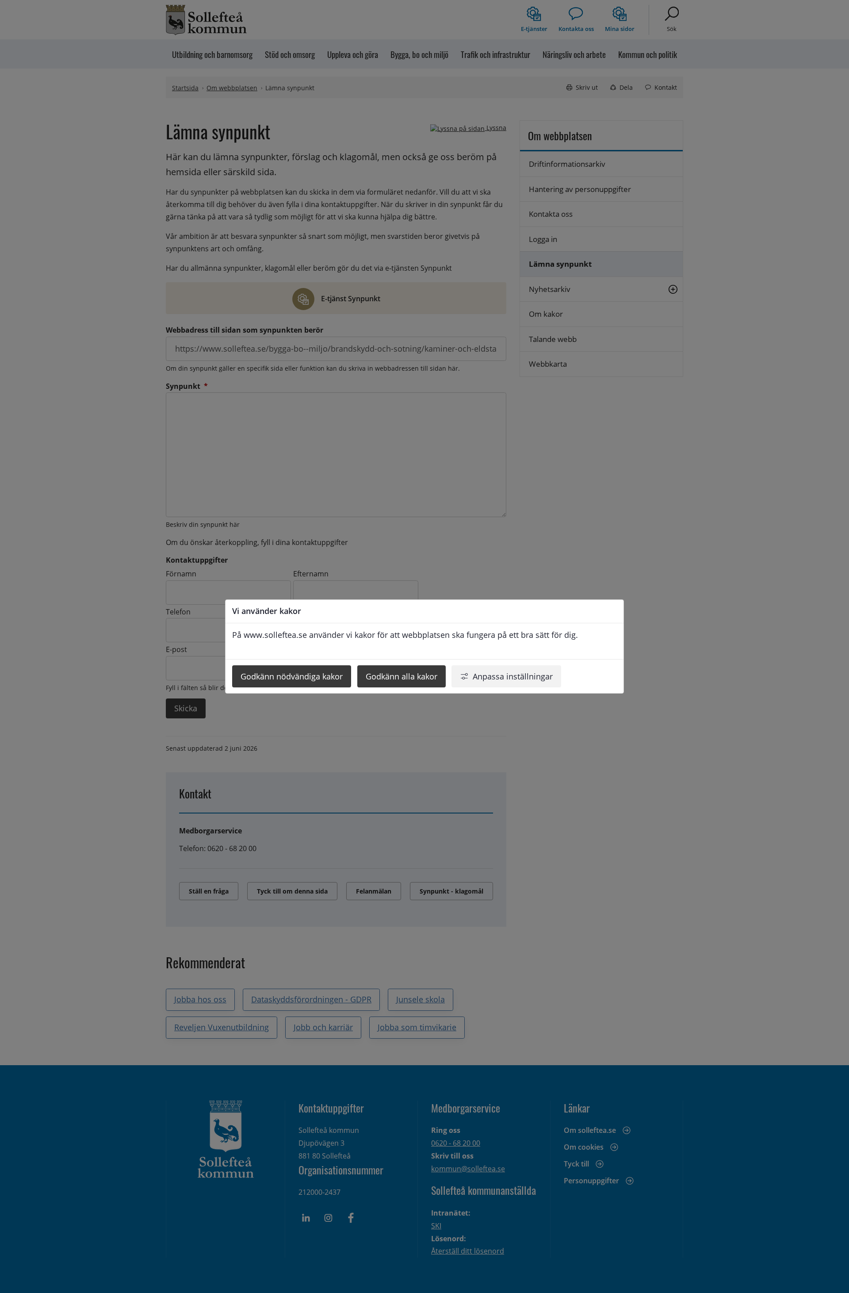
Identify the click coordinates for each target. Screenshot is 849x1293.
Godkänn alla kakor (401, 676)
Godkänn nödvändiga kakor (292, 676)
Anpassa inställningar (513, 676)
